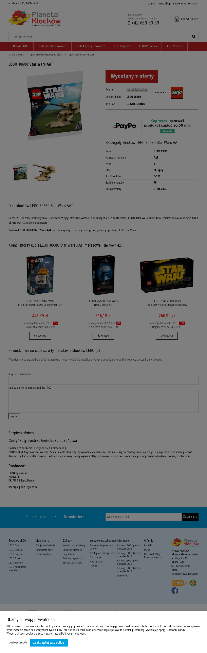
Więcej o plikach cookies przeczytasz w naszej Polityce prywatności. (46, 633)
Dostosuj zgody (18, 642)
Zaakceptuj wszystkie (48, 642)
